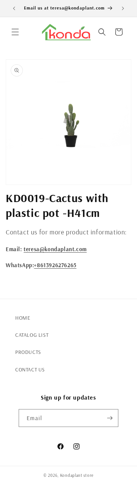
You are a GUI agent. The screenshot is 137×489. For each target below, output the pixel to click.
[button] (15, 32)
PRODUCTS (28, 352)
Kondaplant (71, 475)
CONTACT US (30, 369)
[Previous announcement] (14, 8)
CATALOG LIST (31, 334)
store (88, 475)
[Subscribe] (109, 418)
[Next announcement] (123, 8)
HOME (22, 317)
